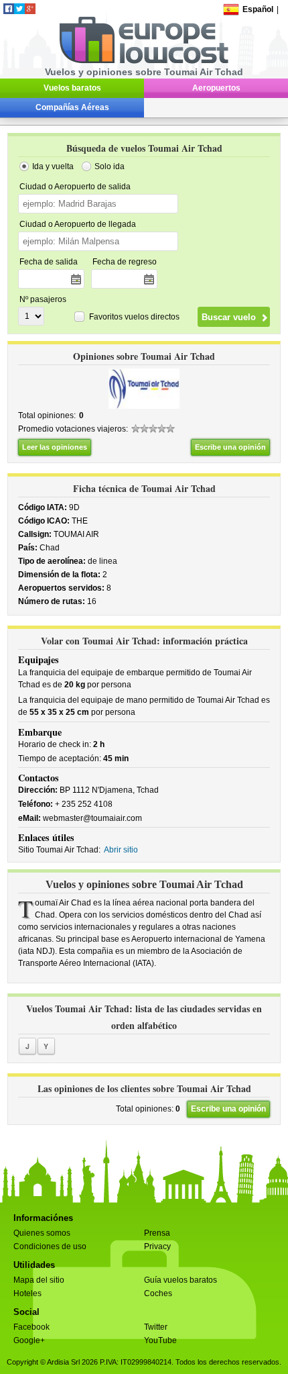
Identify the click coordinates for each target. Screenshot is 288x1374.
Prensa (157, 1233)
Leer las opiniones (54, 447)
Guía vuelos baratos (180, 1280)
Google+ (29, 1340)
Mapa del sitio (38, 1280)
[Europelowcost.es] (143, 61)
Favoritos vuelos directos (134, 317)
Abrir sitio (121, 849)
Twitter (155, 1327)
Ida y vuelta (53, 166)
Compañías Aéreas (72, 107)
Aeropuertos (216, 88)
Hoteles (27, 1293)
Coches (158, 1293)
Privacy (157, 1246)
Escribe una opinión (230, 447)
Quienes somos (41, 1233)
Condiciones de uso (49, 1246)
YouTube (160, 1340)
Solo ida (109, 166)
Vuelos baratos (72, 88)
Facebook (31, 1327)
